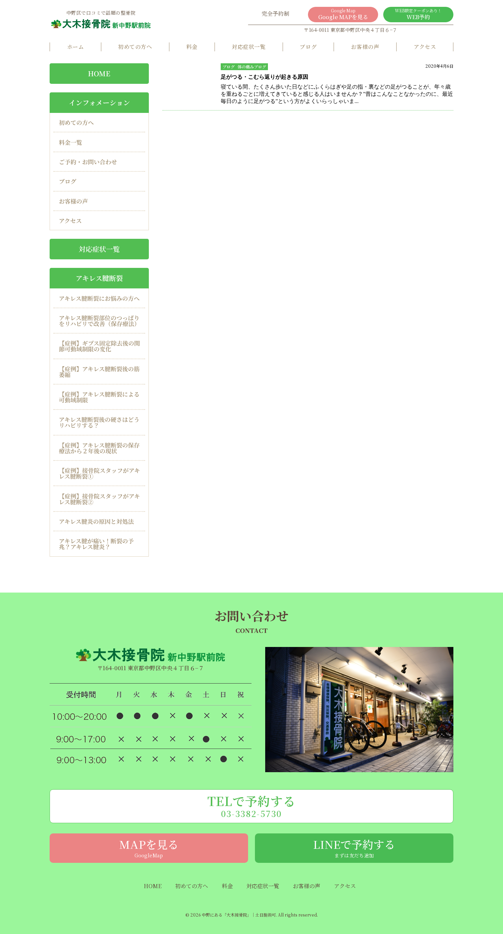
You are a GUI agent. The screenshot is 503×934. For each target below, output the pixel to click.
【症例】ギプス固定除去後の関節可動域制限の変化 (99, 346)
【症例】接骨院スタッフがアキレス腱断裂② (99, 499)
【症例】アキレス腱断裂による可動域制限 (99, 397)
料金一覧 (70, 142)
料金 (191, 47)
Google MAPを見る (343, 14)
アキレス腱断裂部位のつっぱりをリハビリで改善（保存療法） (99, 320)
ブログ (308, 47)
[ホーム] (101, 23)
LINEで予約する (354, 847)
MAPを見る (149, 847)
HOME (99, 73)
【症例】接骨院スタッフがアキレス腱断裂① (99, 473)
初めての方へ (135, 47)
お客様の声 (365, 47)
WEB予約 (418, 14)
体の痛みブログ (251, 66)
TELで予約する (251, 805)
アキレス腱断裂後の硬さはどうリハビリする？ (99, 422)
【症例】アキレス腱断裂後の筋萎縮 (99, 371)
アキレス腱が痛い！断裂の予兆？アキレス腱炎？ (96, 543)
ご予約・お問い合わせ (88, 162)
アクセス (425, 47)
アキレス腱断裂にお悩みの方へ (99, 298)
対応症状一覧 (249, 47)
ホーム (75, 47)
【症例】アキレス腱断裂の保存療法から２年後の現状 (99, 448)
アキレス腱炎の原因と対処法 (96, 521)
